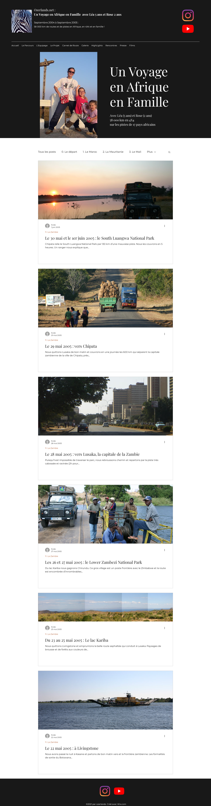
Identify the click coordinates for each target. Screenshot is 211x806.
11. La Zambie (51, 232)
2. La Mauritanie (113, 151)
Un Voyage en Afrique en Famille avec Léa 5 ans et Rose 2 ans (77, 14)
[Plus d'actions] (165, 226)
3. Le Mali (135, 151)
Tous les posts (47, 151)
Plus (150, 151)
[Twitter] (119, 791)
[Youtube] (188, 29)
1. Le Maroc (90, 151)
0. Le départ (69, 151)
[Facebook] (105, 791)
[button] (169, 152)
